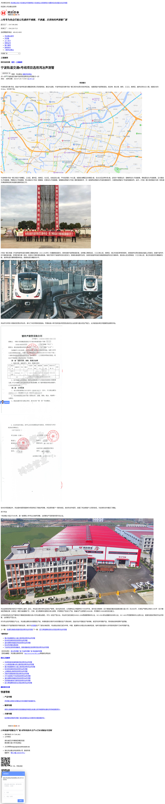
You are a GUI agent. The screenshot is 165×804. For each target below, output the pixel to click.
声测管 (7, 38)
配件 (27, 701)
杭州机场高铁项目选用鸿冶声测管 (16, 640)
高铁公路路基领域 (11, 709)
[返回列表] (6, 74)
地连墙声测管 (37, 651)
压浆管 (23, 718)
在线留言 (58, 3)
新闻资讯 (8, 47)
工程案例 (19, 62)
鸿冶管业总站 (14, 3)
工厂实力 (8, 40)
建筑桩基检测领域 (47, 709)
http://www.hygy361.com (32, 653)
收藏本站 (51, 3)
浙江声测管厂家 (16, 651)
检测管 (7, 718)
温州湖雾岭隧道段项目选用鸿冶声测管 (18, 643)
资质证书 (8, 43)
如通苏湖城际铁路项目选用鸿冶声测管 (20, 629)
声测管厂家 (17, 718)
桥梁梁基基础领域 (23, 709)
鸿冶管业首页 (9, 36)
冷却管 (16, 701)
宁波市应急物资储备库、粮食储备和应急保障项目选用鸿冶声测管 (27, 647)
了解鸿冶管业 (9, 50)
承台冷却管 (30, 718)
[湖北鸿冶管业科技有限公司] (10, 14)
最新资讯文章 (5, 687)
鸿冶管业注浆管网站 (41, 3)
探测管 (11, 718)
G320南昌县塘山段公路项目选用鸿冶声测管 (19, 664)
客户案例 (8, 45)
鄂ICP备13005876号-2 (18, 753)
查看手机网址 (27, 74)
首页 (13, 62)
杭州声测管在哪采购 (11, 645)
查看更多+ (32, 701)
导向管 (36, 718)
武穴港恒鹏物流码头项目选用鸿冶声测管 (53, 629)
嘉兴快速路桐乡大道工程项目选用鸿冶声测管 (20, 638)
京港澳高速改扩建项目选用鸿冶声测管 (18, 680)
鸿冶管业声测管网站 (27, 3)
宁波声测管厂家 (27, 651)
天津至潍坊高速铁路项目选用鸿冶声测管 (18, 662)
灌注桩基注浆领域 (35, 709)
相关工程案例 (5, 658)
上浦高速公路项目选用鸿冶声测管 (16, 671)
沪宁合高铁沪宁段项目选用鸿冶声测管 (18, 676)
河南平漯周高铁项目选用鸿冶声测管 (17, 673)
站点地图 (64, 3)
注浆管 (11, 701)
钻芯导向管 (22, 701)
